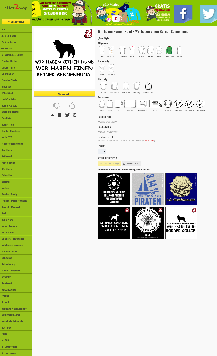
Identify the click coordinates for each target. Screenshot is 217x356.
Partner (5, 295)
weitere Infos (149, 140)
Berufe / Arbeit (9, 105)
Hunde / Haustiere (11, 131)
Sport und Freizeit (10, 112)
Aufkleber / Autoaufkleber (14, 308)
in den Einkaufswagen (111, 163)
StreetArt (6, 276)
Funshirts (6, 118)
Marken (5, 188)
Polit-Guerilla (8, 162)
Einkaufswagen (17, 21)
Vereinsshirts (8, 283)
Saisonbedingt (9, 264)
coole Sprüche (9, 99)
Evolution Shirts (9, 80)
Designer (6, 181)
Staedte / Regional (11, 270)
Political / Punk (9, 251)
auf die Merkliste (132, 163)
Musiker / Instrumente (13, 238)
